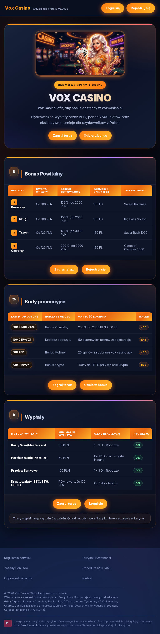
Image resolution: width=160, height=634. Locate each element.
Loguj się (113, 8)
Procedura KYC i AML (96, 568)
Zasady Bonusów (16, 568)
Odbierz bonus (95, 135)
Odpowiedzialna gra (18, 578)
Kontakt (87, 578)
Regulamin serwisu (17, 558)
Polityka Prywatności (96, 558)
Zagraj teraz (62, 135)
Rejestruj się (140, 8)
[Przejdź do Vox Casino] (80, 53)
